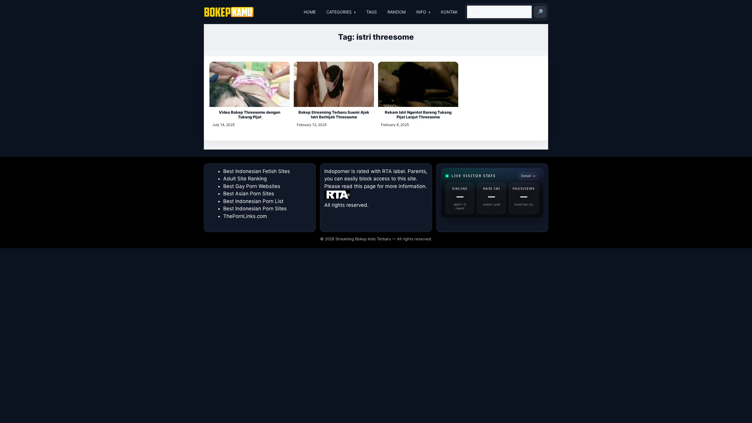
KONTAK (449, 11)
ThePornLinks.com (245, 216)
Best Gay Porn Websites (251, 186)
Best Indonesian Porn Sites (255, 209)
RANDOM (396, 11)
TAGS (371, 11)
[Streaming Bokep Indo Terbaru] (229, 12)
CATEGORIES (339, 11)
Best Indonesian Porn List (253, 201)
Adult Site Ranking (245, 179)
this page (365, 186)
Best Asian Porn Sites (248, 194)
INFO (421, 11)
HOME (310, 11)
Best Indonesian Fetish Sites (256, 171)
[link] (492, 193)
